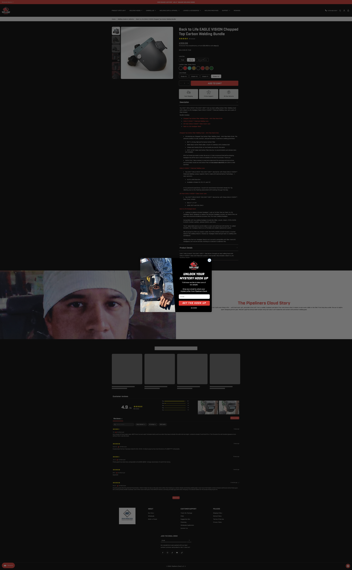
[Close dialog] (209, 260)
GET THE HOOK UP (194, 303)
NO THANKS (194, 308)
